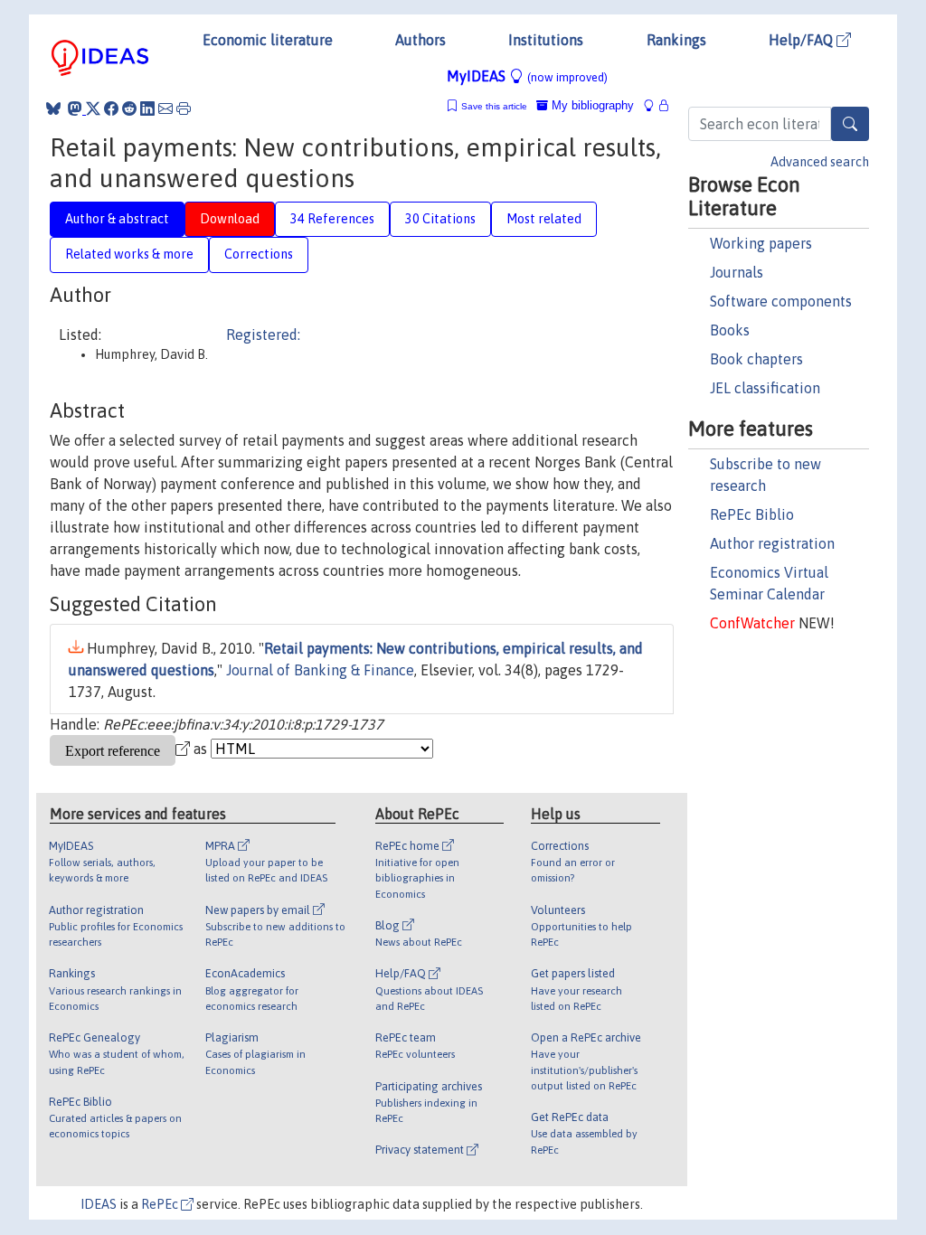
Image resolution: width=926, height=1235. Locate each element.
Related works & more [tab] (129, 254)
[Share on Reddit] (129, 108)
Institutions (545, 40)
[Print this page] (183, 108)
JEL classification (765, 388)
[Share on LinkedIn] (147, 108)
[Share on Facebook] (111, 108)
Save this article (494, 106)
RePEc (161, 1204)
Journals (736, 272)
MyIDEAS (527, 76)
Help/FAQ (802, 40)
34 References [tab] (332, 219)
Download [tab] (230, 219)
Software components (781, 301)
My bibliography (591, 105)
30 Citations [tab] (440, 219)
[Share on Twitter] (93, 108)
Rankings (676, 40)
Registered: (263, 334)
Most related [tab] (543, 219)
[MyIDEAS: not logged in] (654, 105)
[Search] (850, 124)
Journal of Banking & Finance (320, 670)
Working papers (761, 243)
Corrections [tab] (258, 254)
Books (730, 330)
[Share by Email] (165, 108)
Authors (420, 40)
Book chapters (756, 359)
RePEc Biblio (752, 514)
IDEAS (98, 1204)
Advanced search (819, 162)
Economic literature (268, 40)
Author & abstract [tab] (117, 219)
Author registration (772, 543)
